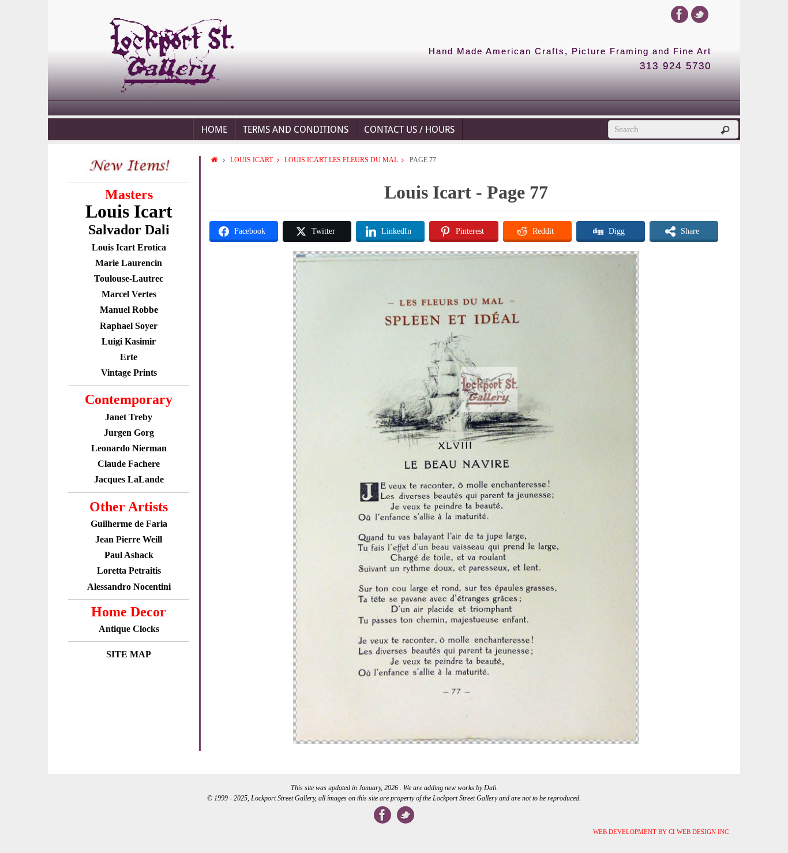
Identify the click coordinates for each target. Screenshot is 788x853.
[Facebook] (679, 14)
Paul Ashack (128, 555)
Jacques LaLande (129, 479)
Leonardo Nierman (129, 448)
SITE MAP (128, 654)
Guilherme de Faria (129, 524)
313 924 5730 (675, 66)
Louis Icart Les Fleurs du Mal (341, 160)
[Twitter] (699, 14)
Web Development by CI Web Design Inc (661, 831)
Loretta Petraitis (129, 570)
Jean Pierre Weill (128, 539)
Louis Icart (251, 160)
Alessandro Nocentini (129, 587)
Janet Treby (128, 417)
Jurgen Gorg (129, 432)
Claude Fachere (128, 464)
